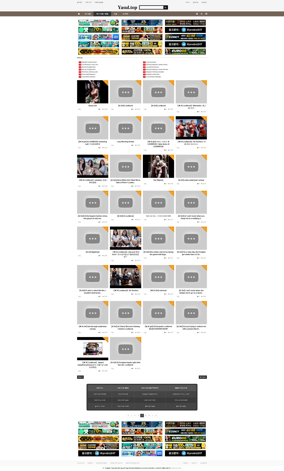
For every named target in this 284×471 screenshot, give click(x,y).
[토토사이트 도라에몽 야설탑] (98, 37)
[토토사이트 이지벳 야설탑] (185, 37)
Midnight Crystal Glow (151, 74)
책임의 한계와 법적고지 (133, 463)
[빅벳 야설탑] (98, 52)
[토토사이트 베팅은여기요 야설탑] (98, 44)
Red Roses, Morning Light (89, 72)
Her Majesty (158, 180)
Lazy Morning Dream (151, 67)
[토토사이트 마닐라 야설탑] (98, 23)
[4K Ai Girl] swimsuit (158, 290)
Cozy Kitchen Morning (87, 77)
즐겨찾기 (79, 2)
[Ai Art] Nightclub (93, 252)
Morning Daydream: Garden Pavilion (156, 69)
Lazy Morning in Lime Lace (89, 64)
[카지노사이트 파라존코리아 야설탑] (142, 37)
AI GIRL (126, 14)
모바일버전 (203, 463)
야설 (115, 14)
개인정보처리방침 (101, 463)
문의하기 (194, 463)
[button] (80, 377)
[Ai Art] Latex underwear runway (191, 180)
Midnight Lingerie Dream (88, 62)
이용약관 (90, 463)
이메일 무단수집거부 (116, 463)
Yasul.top (127, 7)
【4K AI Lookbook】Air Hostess (125, 290)
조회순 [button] (203, 377)
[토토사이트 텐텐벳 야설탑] (185, 23)
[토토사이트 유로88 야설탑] (185, 52)
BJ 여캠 (88, 14)
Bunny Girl (93, 106)
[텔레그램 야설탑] (185, 30)
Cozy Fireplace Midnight (152, 77)
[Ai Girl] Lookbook (125, 106)
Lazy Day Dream (150, 62)
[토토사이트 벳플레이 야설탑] (142, 30)
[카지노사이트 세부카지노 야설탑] (142, 23)
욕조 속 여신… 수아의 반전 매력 (158, 216)
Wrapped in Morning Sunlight (154, 72)
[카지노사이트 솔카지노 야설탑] (142, 52)
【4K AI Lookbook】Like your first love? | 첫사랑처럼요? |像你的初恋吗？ (125, 254)
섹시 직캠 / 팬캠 (102, 14)
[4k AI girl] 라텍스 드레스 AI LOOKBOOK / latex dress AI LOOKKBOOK (158, 144)
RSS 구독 (89, 2)
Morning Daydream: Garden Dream (156, 64)
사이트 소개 (80, 463)
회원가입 (195, 2)
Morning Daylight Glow (88, 67)
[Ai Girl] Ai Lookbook (125, 216)
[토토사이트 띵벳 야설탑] (98, 30)
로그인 (188, 2)
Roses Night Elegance (87, 74)
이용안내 (185, 463)
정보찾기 (204, 2)
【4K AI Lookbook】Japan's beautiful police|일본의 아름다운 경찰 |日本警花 (93, 364)
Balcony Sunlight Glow (88, 69)
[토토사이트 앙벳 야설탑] (142, 44)
